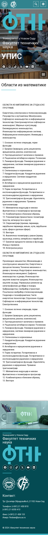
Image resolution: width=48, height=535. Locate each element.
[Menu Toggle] (43, 74)
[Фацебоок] (3, 66)
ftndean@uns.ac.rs (17, 517)
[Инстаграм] (9, 66)
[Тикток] (15, 66)
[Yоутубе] (26, 66)
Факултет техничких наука (21, 45)
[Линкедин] (32, 66)
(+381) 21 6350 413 (11, 509)
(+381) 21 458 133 (16, 514)
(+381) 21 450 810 (20, 506)
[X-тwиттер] (21, 66)
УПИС (11, 56)
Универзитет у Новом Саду (19, 38)
